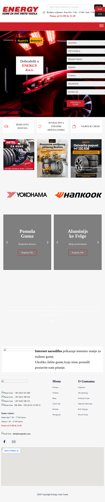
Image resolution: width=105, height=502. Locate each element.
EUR (98, 14)
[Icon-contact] (14, 442)
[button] (7, 242)
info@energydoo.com (21, 434)
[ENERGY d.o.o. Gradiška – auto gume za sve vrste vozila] (20, 14)
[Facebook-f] (4, 442)
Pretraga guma (76, 103)
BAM (98, 9)
